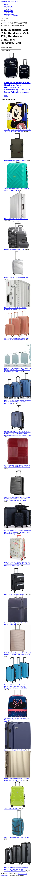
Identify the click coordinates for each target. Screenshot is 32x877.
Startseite (3, 22)
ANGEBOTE (8, 6)
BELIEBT (11, 12)
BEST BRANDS (9, 14)
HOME (6, 4)
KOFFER (10, 7)
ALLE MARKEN (13, 15)
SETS (9, 9)
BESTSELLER (8, 11)
